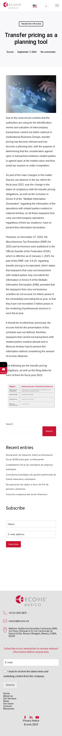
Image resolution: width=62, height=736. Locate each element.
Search (9, 424)
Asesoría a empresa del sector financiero (27, 494)
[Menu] (55, 5)
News (6, 700)
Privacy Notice (31, 720)
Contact (7, 706)
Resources (8, 708)
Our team (8, 703)
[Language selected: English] (39, 6)
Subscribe (13, 544)
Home (6, 693)
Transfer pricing (31, 24)
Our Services (9, 698)
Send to (10, 685)
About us (8, 695)
